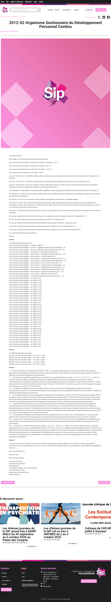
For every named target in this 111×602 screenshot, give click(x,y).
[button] (99, 17)
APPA (41, 2)
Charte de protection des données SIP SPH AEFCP (30, 585)
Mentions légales (27, 580)
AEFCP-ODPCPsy (17, 2)
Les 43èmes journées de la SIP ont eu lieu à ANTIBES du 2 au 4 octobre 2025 (60, 533)
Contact (76, 10)
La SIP (57, 10)
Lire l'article (31, 546)
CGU (23, 573)
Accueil (50, 10)
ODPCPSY (14, 31)
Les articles (66, 10)
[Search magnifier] (38, 10)
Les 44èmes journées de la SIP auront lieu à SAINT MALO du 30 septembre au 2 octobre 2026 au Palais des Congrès (19, 534)
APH (35, 2)
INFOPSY (28, 2)
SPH (2, 2)
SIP (7, 2)
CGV (23, 577)
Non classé (5, 31)
